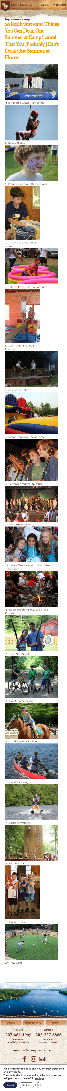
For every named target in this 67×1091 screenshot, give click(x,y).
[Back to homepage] (17, 5)
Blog (42, 1060)
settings (39, 1078)
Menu (57, 4)
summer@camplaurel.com (33, 1050)
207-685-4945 (18, 1035)
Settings (26, 1085)
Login (45, 4)
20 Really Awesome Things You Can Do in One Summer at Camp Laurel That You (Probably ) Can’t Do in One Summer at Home (32, 41)
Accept (10, 1085)
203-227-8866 (49, 1035)
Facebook (24, 1060)
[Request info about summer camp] (33, 1023)
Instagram (33, 1060)
